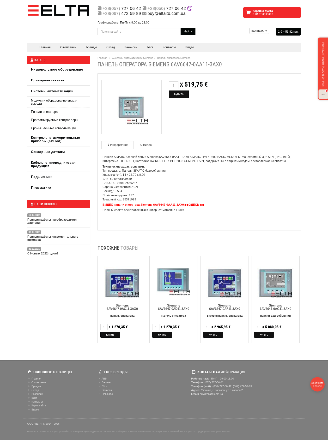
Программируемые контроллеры (54, 120)
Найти (188, 31)
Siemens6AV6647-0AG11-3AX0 (275, 307)
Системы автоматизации (52, 91)
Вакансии (130, 47)
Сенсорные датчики (48, 152)
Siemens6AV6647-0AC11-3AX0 (122, 307)
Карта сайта (38, 405)
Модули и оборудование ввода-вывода (54, 102)
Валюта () (258, 30)
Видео (189, 47)
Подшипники (42, 177)
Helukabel (107, 393)
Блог (150, 47)
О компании (68, 47)
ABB (104, 378)
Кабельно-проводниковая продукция (53, 164)
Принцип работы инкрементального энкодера (52, 238)
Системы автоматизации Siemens (132, 57)
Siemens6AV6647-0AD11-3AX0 (173, 307)
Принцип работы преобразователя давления (52, 221)
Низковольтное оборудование (57, 69)
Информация (119, 145)
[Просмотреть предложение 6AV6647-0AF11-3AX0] (225, 279)
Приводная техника (47, 80)
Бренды (91, 47)
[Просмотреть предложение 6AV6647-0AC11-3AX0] (122, 279)
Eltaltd (180, 210)
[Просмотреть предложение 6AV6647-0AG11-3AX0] (275, 279)
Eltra (104, 386)
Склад (110, 47)
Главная (45, 47)
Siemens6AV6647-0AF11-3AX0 (224, 307)
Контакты (169, 47)
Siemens (106, 390)
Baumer (106, 382)
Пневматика (41, 187)
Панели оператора (44, 112)
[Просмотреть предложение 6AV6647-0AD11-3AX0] (174, 279)
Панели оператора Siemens (173, 57)
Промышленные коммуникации (53, 128)
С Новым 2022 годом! (42, 253)
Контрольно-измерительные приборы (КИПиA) (55, 139)
